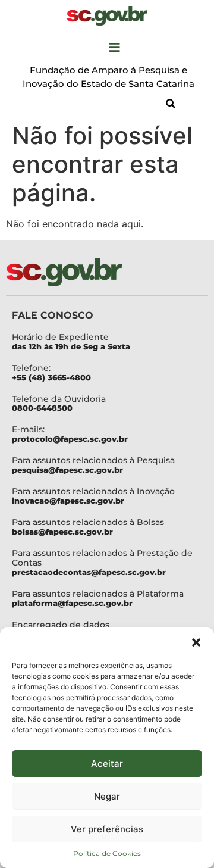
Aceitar (107, 763)
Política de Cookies (107, 853)
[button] (196, 642)
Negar (107, 796)
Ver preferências (107, 829)
